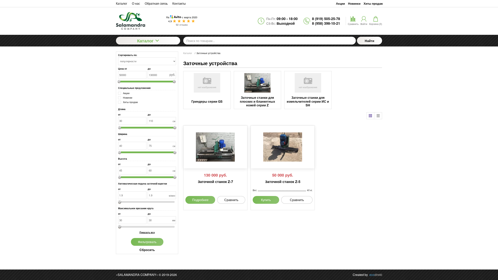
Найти (369, 40)
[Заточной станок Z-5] (283, 147)
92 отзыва (182, 24)
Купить (266, 200)
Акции (340, 4)
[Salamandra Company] (137, 21)
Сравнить (231, 200)
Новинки (354, 4)
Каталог (145, 41)
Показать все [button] (147, 232)
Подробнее (200, 200)
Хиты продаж (373, 4)
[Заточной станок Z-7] (215, 147)
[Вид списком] (378, 115)
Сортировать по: (127, 55)
